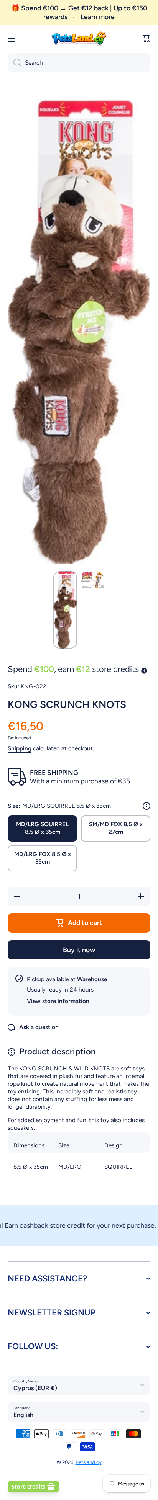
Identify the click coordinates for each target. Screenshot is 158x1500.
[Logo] (79, 38)
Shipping (19, 748)
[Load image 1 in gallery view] (65, 610)
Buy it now (79, 950)
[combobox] (79, 62)
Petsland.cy (89, 1462)
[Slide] (146, 806)
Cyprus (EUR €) (35, 1388)
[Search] (14, 62)
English (23, 1414)
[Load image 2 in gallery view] (93, 581)
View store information (58, 1001)
